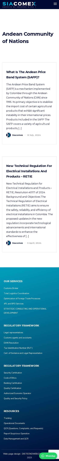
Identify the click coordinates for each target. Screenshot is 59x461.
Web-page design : (12, 453)
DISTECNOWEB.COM (32, 453)
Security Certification (13, 372)
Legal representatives (13, 332)
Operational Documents (14, 423)
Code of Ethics (10, 378)
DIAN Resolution (11, 343)
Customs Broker (11, 288)
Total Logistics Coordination (16, 293)
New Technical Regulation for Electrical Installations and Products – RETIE (29, 171)
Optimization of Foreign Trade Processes (22, 298)
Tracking (7, 418)
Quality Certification (12, 388)
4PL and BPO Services (14, 303)
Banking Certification (13, 383)
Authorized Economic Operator (17, 393)
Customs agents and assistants (18, 337)
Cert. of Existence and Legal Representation (23, 353)
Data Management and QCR (16, 438)
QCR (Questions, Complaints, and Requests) (23, 428)
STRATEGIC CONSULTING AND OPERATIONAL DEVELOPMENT (25, 311)
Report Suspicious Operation (16, 433)
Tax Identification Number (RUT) (18, 348)
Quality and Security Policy (15, 398)
